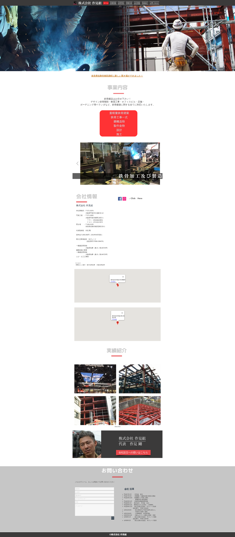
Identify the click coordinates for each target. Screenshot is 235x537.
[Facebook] (120, 199)
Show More (117, 426)
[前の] (77, 164)
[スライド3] (119, 182)
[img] (95, 378)
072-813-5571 (98, 220)
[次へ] (157, 164)
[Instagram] (124, 199)
